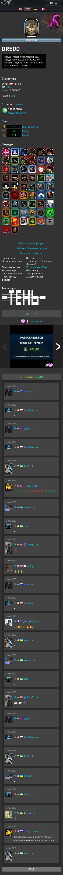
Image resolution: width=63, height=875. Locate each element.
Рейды (25, 131)
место (36, 321)
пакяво (27, 507)
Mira (29, 812)
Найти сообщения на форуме (31, 248)
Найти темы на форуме (31, 243)
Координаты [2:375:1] (18, 112)
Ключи (19, 104)
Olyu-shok (32, 485)
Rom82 (30, 544)
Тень (12, 95)
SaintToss (28, 410)
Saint (26, 391)
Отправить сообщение (31, 252)
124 (9, 86)
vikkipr (31, 565)
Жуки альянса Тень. (37, 267)
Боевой (25, 135)
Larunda (31, 621)
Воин (26, 526)
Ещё (31, 869)
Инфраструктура (30, 126)
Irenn (26, 465)
